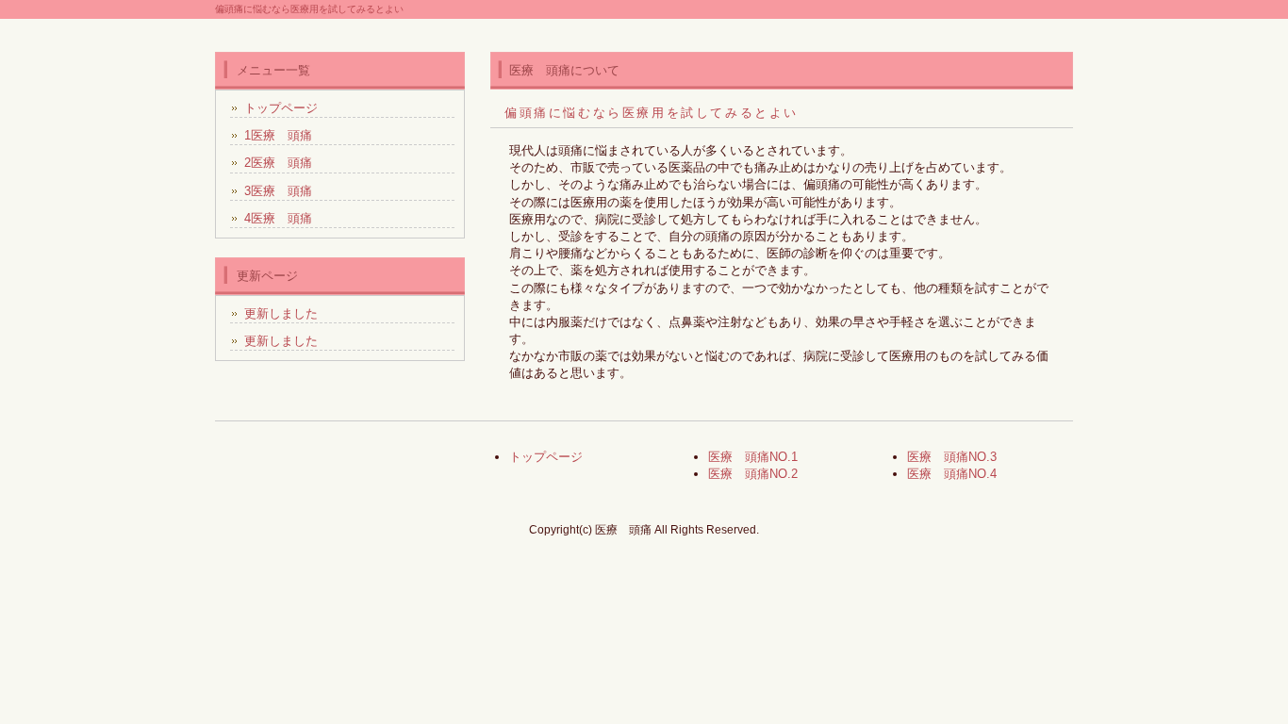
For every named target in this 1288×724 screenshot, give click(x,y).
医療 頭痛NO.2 (753, 474)
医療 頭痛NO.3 (952, 457)
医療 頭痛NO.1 (753, 457)
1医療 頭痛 (278, 135)
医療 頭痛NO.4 (952, 474)
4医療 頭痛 (278, 218)
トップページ (281, 108)
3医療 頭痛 (278, 191)
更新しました (281, 313)
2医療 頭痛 (278, 163)
